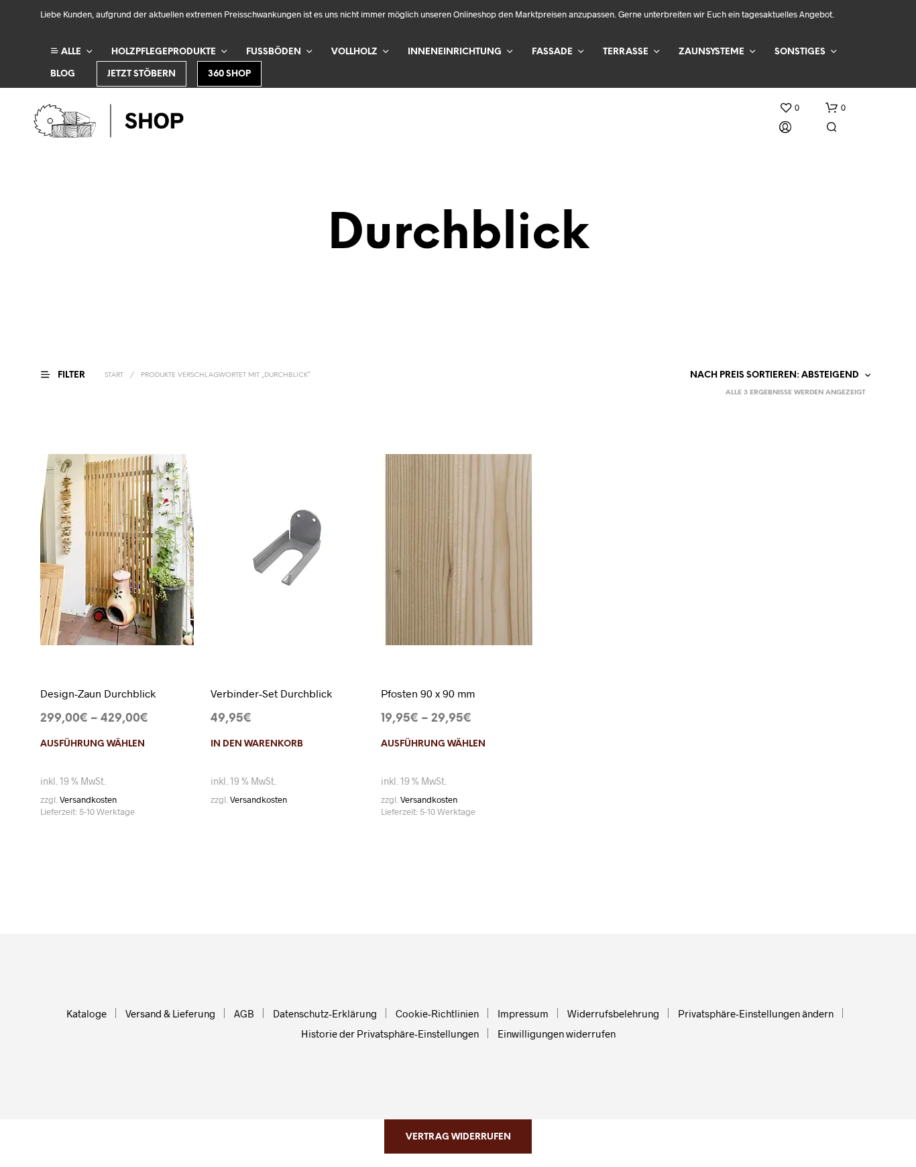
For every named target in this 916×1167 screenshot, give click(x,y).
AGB (244, 1013)
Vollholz (354, 52)
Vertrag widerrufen (458, 1137)
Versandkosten (88, 799)
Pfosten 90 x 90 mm (428, 693)
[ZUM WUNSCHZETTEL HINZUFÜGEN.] (117, 634)
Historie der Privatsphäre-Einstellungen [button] (390, 1033)
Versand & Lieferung (170, 1013)
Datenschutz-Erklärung (325, 1013)
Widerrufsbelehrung (613, 1013)
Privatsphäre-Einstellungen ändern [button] (756, 1013)
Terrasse (625, 52)
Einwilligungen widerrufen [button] (557, 1033)
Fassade (552, 52)
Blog (62, 74)
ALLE (70, 52)
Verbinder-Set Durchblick (271, 693)
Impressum (523, 1013)
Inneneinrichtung (455, 52)
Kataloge (86, 1013)
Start (114, 375)
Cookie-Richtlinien (437, 1013)
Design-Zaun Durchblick (98, 693)
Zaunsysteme (711, 52)
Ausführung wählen (92, 744)
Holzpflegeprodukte (163, 52)
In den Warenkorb (257, 744)
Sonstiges (800, 52)
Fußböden (273, 52)
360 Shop (229, 74)
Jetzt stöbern (141, 74)
